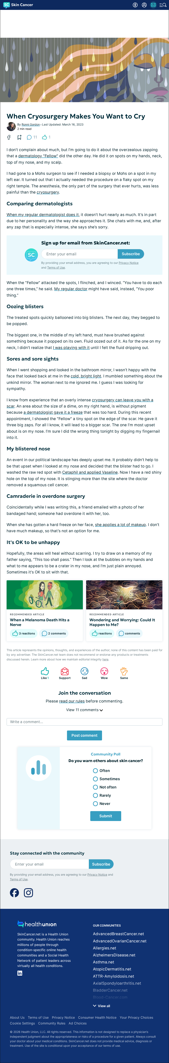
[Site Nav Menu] (163, 4)
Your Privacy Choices (136, 1017)
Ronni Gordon (31, 124)
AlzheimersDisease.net (114, 955)
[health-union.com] (36, 925)
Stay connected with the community (47, 853)
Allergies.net (104, 948)
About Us (17, 1017)
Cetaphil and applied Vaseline (90, 472)
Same (122, 673)
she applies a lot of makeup (120, 524)
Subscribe (131, 254)
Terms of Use (56, 267)
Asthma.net (103, 962)
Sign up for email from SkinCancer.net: (85, 243)
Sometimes (110, 779)
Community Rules (51, 1023)
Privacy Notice (128, 262)
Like (43, 673)
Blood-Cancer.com (110, 997)
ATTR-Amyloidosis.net (113, 976)
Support (63, 673)
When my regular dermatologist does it (43, 214)
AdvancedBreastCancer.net (118, 933)
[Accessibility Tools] (135, 4)
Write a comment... (26, 722)
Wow (102, 673)
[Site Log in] (144, 4)
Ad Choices (78, 1023)
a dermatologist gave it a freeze (53, 412)
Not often (108, 787)
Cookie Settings (22, 1023)
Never (105, 803)
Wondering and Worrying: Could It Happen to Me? (122, 622)
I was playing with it (71, 347)
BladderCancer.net (110, 990)
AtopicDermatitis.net (112, 969)
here (105, 659)
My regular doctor (70, 289)
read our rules (72, 701)
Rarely (105, 795)
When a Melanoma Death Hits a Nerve (39, 622)
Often (105, 770)
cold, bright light (86, 376)
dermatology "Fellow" (38, 156)
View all (103, 1006)
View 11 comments (83, 710)
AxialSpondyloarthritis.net (117, 983)
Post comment (84, 735)
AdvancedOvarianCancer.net (120, 941)
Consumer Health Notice (97, 1017)
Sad (81, 673)
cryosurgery (48, 192)
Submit (105, 816)
